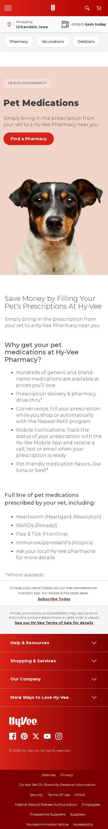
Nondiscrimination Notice (47, 824)
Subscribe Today (54, 599)
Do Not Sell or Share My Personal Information (57, 784)
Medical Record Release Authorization (46, 804)
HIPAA (79, 795)
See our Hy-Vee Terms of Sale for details (54, 623)
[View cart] (98, 8)
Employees (91, 804)
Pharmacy (19, 41)
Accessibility (83, 824)
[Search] (87, 8)
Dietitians (86, 41)
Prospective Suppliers (47, 814)
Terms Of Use (59, 795)
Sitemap (49, 775)
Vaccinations (53, 41)
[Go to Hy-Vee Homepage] (54, 8)
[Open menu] (8, 7)
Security (36, 795)
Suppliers (77, 814)
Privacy (66, 775)
